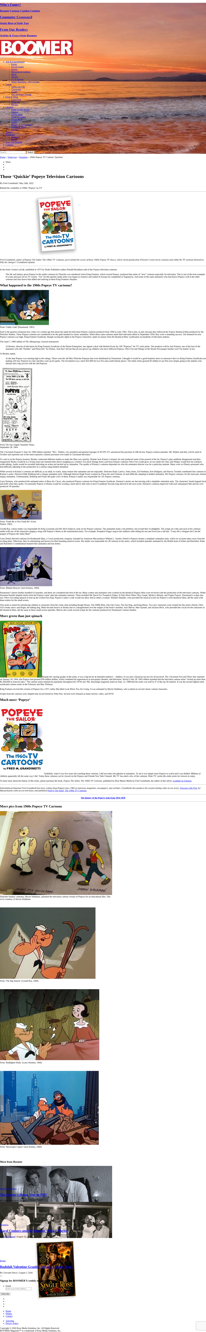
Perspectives (16, 119)
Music (14, 74)
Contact (9, 1316)
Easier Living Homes (20, 109)
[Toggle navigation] (1, 57)
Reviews (15, 130)
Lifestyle (9, 107)
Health (14, 92)
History (14, 140)
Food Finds (16, 99)
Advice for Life (18, 87)
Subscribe (5, 1294)
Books (14, 64)
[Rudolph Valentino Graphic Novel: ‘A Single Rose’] (56, 1300)
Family (9, 84)
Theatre (14, 77)
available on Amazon (182, 781)
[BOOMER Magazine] (36, 54)
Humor (14, 69)
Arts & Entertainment (15, 62)
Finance (14, 112)
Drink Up (15, 102)
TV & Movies (17, 79)
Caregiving (16, 89)
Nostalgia (15, 137)
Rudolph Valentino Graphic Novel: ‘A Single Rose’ (36, 1267)
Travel (8, 132)
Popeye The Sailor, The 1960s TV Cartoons (67, 790)
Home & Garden (18, 117)
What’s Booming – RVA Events (25, 82)
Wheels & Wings (18, 127)
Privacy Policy (12, 1323)
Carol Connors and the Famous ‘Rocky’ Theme (34, 1231)
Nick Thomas (9, 1236)
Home (2, 157)
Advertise (10, 1321)
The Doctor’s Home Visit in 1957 (23, 1194)
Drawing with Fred (188, 788)
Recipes (14, 104)
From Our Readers (14, 142)
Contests (9, 145)
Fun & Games (17, 67)
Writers (9, 1313)
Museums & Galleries (20, 72)
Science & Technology (21, 124)
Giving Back (17, 114)
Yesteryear (10, 135)
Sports (14, 122)
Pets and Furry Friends (21, 94)
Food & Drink (12, 97)
